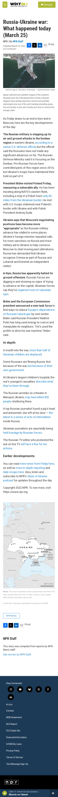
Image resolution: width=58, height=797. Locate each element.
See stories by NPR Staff (17, 654)
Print (51, 44)
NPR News (11, 615)
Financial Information (16, 737)
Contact (10, 711)
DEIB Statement (14, 717)
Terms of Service (14, 757)
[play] (5, 793)
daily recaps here (13, 472)
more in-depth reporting (30, 467)
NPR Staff (18, 41)
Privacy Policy (12, 751)
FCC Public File (13, 731)
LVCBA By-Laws (14, 744)
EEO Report (11, 724)
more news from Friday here (36, 463)
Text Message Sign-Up (17, 764)
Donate (48, 4)
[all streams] (54, 793)
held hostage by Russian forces (22, 432)
